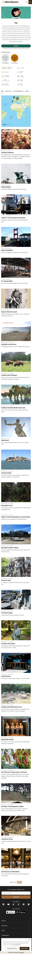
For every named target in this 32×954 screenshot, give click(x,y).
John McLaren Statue (8, 643)
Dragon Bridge (6, 187)
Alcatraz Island (6, 473)
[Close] (29, 939)
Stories (27, 91)
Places (3, 920)
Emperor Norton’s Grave (9, 312)
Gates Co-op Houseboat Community (13, 218)
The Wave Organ (7, 613)
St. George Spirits (7, 281)
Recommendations (18, 91)
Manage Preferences (12, 948)
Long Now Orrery (7, 839)
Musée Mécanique (7, 739)
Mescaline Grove (6, 505)
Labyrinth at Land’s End (8, 344)
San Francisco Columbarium (10, 871)
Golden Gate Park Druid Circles (11, 707)
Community (5, 935)
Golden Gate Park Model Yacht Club (13, 408)
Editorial (4, 925)
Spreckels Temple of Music (10, 548)
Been (2, 91)
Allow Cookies (24, 948)
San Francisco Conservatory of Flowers (14, 772)
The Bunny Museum (7, 152)
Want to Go (8, 91)
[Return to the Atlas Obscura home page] (10, 2)
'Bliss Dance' (5, 440)
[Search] (26, 2)
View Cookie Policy (16, 944)
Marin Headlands (7, 250)
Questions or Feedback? (16, 952)
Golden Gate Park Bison (9, 375)
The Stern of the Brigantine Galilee (12, 806)
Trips (3, 930)
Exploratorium (6, 676)
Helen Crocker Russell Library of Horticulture (15, 517)
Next (19, 882)
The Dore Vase (6, 580)
